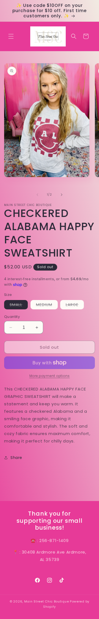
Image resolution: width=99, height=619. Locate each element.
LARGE (75, 305)
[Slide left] (37, 195)
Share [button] (16, 457)
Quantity (12, 316)
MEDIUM (47, 305)
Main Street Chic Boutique (46, 601)
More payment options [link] (49, 375)
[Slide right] (62, 195)
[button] (11, 36)
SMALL (19, 305)
